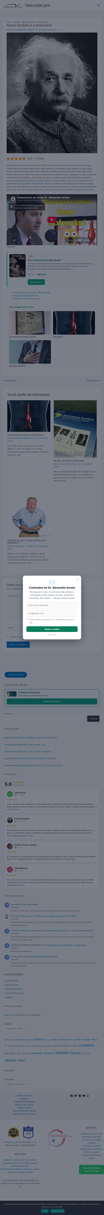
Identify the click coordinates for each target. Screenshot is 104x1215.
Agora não (52, 635)
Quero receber (52, 629)
